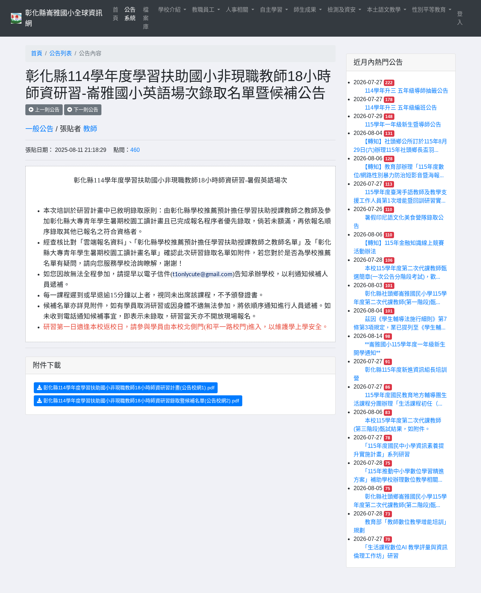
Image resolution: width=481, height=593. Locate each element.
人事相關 (238, 10)
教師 (90, 129)
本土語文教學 (384, 10)
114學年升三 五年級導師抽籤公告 (406, 91)
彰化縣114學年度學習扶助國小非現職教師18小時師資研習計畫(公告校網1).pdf (128, 387)
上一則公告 (46, 109)
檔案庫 (146, 18)
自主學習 (272, 10)
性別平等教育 (429, 10)
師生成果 (306, 10)
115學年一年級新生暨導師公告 (403, 125)
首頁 (117, 14)
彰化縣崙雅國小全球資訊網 (63, 18)
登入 (460, 18)
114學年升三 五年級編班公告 (401, 108)
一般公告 (39, 129)
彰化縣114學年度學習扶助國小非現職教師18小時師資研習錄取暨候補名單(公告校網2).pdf (140, 400)
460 (135, 150)
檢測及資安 (342, 10)
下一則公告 (85, 109)
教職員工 (204, 10)
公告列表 (60, 53)
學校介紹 (170, 10)
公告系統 (130, 14)
